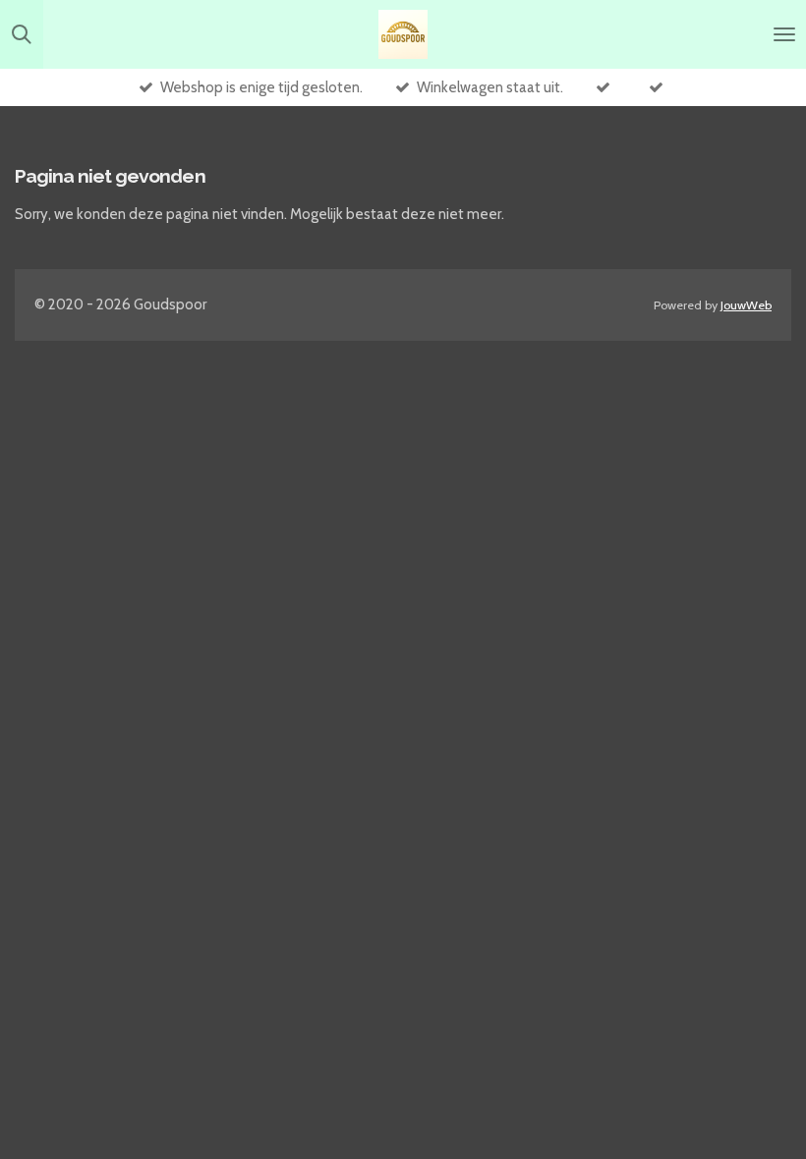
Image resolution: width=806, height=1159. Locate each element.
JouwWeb (746, 305)
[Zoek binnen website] (21, 34)
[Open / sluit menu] (784, 34)
